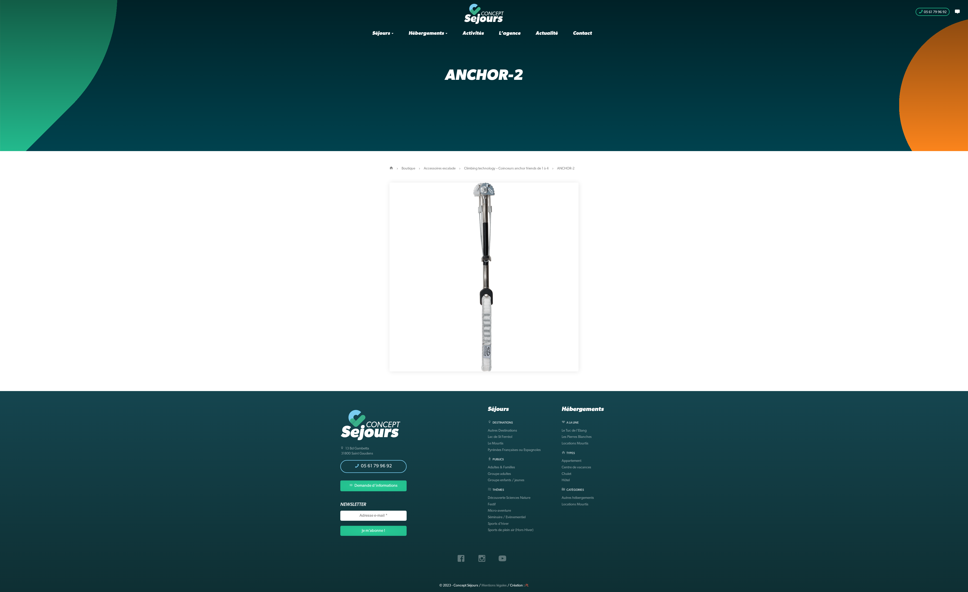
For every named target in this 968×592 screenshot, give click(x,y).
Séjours (381, 33)
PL (527, 585)
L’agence (510, 33)
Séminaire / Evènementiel (507, 517)
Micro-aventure (499, 511)
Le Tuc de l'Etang (574, 431)
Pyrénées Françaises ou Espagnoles (514, 450)
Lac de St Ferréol (500, 437)
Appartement (571, 461)
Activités (473, 33)
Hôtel (566, 480)
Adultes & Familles (501, 467)
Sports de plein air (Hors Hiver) (510, 530)
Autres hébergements (578, 498)
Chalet (566, 474)
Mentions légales (494, 585)
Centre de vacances (576, 467)
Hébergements (427, 33)
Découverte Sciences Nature (509, 498)
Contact (582, 33)
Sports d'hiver (498, 524)
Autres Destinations (502, 431)
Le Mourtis (495, 443)
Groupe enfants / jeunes (506, 480)
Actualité (547, 33)
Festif (492, 504)
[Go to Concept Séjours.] (391, 168)
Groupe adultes (499, 474)
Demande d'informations (376, 486)
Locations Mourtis (575, 443)
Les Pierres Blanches (577, 437)
